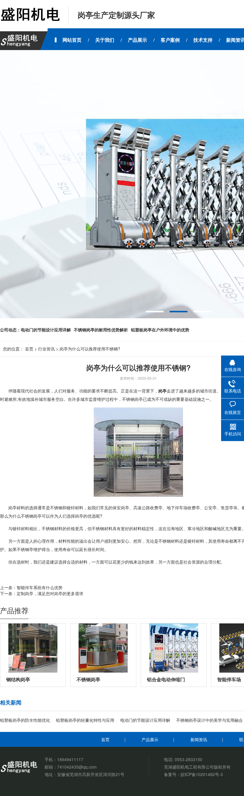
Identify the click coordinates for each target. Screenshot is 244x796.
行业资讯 (46, 349)
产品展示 (150, 739)
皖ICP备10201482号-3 (202, 774)
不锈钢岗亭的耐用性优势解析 (101, 330)
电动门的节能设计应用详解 (46, 330)
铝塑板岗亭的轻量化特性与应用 (85, 720)
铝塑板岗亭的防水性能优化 (25, 720)
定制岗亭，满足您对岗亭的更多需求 (50, 593)
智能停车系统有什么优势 (39, 587)
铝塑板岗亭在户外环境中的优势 (160, 330)
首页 (29, 349)
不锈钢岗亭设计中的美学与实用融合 (209, 720)
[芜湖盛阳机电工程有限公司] (30, 15)
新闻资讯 (198, 739)
